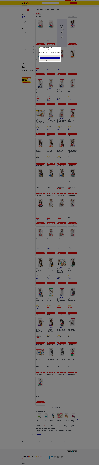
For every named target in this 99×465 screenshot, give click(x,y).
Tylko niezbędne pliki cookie (50, 60)
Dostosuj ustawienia (49, 55)
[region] (50, 54)
